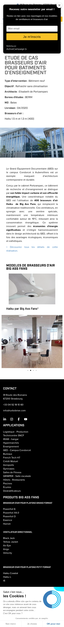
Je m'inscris (32, 36)
